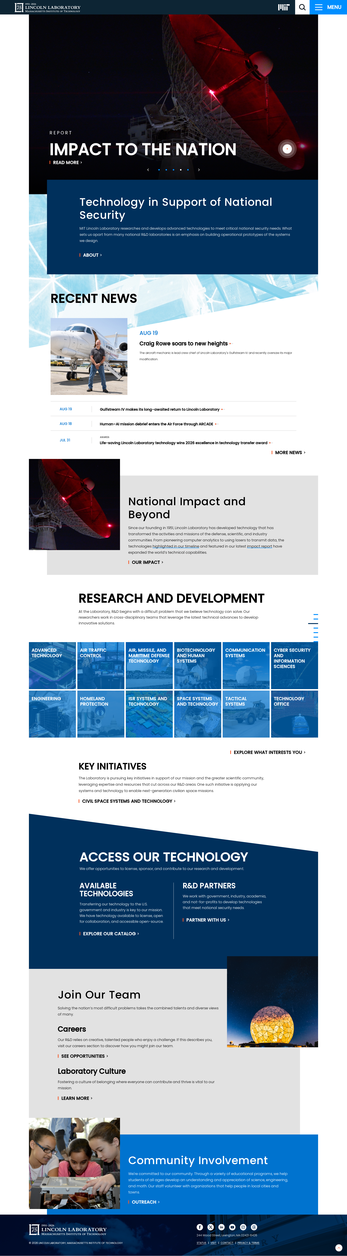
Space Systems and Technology (197, 701)
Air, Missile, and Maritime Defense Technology (149, 655)
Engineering (46, 698)
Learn (75, 1098)
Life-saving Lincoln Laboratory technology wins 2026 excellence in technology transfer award (183, 442)
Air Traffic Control (93, 653)
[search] (302, 7)
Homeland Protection (94, 701)
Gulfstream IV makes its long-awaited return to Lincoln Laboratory (160, 409)
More (288, 452)
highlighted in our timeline (176, 546)
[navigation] (328, 7)
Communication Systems (245, 653)
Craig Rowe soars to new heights (184, 343)
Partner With (206, 920)
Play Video (287, 149)
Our (146, 562)
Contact (227, 1243)
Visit (213, 1243)
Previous (148, 169)
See (83, 1056)
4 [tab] (180, 169)
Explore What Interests (268, 752)
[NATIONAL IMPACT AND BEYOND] (313, 623)
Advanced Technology (47, 653)
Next (198, 169)
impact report (259, 546)
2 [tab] (166, 169)
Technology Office (289, 701)
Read (66, 162)
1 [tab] (159, 169)
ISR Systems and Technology (147, 701)
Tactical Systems (236, 701)
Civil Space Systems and (127, 801)
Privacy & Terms (248, 1243)
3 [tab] (173, 169)
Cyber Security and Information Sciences (292, 658)
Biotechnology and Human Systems (196, 655)
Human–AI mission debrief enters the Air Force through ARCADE (156, 424)
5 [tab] (188, 169)
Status (201, 1243)
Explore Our (109, 933)
